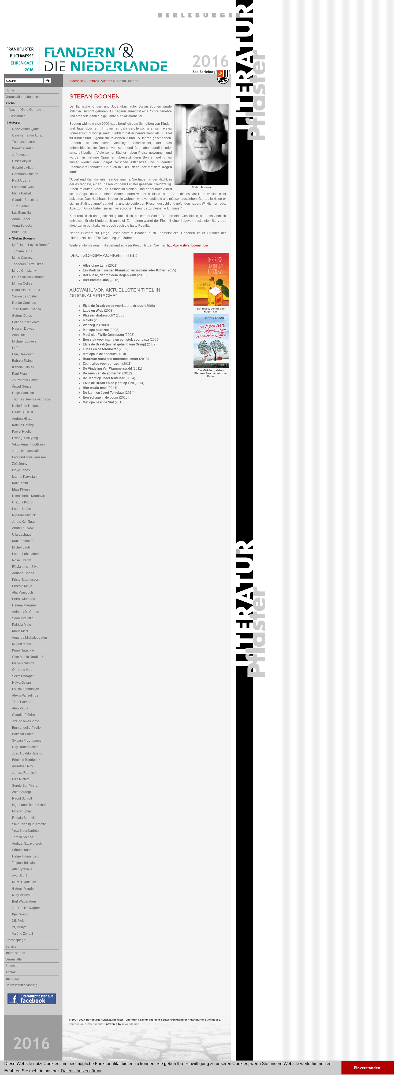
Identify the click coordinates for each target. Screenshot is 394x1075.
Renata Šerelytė (24, 818)
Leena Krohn (21, 509)
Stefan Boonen (23, 238)
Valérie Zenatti (22, 934)
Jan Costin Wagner (26, 908)
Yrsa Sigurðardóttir (25, 831)
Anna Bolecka (22, 225)
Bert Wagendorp (24, 901)
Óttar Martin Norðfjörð (27, 657)
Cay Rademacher (25, 747)
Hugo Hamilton (23, 393)
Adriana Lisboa (23, 573)
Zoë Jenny (19, 464)
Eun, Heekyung (23, 354)
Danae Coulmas (24, 303)
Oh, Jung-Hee (22, 670)
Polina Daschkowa (25, 322)
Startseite (76, 81)
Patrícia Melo (21, 625)
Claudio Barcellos (25, 200)
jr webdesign (130, 1023)
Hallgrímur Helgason (27, 406)
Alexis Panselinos (25, 695)
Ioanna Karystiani (25, 476)
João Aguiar (20, 155)
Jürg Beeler (20, 206)
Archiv (91, 81)
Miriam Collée (22, 283)
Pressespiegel (15, 940)
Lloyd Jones (21, 470)
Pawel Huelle (22, 431)
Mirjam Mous (21, 644)
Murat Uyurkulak (24, 882)
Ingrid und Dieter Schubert (31, 805)
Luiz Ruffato (20, 779)
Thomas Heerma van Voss (31, 399)
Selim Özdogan (23, 676)
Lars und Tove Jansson (29, 457)
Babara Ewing (22, 361)
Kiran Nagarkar (23, 650)
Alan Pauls (20, 708)
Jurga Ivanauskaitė (26, 451)
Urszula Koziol (22, 502)
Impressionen (15, 953)
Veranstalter (14, 959)
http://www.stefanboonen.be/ (187, 245)
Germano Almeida (25, 174)
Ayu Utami (19, 876)
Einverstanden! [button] (368, 1068)
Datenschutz (95, 1023)
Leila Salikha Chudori (28, 277)
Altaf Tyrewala (22, 869)
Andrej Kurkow (23, 528)
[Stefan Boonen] (201, 184)
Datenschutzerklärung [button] (82, 1071)
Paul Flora (19, 373)
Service (10, 946)
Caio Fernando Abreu (27, 135)
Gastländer (17, 116)
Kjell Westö (20, 914)
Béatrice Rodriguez (26, 760)
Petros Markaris (23, 599)
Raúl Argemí (21, 180)
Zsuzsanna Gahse (25, 380)
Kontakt (10, 972)
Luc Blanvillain (23, 213)
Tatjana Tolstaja (23, 863)
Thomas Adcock (23, 142)
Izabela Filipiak (23, 367)
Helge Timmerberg (25, 856)
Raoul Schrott (22, 798)
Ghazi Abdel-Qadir (25, 129)
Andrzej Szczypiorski (27, 843)
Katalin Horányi (23, 425)
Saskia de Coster (24, 296)
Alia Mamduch (22, 592)
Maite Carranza (23, 258)
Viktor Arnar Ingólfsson (28, 444)
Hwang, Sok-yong (25, 438)
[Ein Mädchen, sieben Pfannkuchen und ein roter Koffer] (211, 367)
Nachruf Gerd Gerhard (25, 110)
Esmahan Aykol (23, 187)
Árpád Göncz (21, 386)
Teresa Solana (22, 837)
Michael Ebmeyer (25, 341)
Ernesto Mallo (22, 586)
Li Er (15, 348)
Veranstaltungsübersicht (22, 97)
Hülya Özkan (21, 682)
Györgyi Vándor (23, 888)
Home (9, 90)
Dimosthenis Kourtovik (28, 496)
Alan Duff (18, 335)
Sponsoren (13, 966)
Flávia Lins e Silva (25, 567)
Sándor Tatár (21, 850)
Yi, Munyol (19, 927)
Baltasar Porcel (23, 734)
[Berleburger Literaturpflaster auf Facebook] (32, 1004)
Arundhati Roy (22, 766)
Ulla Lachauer (22, 534)
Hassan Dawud (23, 328)
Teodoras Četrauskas (27, 264)
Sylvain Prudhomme (27, 740)
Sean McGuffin (23, 618)
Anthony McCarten (25, 612)
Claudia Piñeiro (23, 715)
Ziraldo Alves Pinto (25, 721)
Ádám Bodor (21, 219)
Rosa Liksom (21, 560)
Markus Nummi (23, 663)
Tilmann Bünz (22, 251)
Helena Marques (24, 605)
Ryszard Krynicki (24, 515)
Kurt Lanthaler (22, 541)
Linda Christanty (24, 271)
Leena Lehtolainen (26, 554)
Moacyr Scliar (22, 811)
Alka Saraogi (21, 792)
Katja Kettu (20, 483)
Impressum (13, 979)
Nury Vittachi (21, 895)
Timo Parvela (21, 702)
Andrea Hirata (22, 419)
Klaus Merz (20, 631)
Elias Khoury (21, 489)
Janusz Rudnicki (24, 773)
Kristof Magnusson (25, 579)
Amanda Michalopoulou (29, 637)
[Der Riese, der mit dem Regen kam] (211, 305)
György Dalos (22, 316)
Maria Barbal (21, 193)
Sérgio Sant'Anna (25, 785)
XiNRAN (18, 921)
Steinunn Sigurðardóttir (29, 824)
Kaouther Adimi (23, 148)
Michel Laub (21, 547)
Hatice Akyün (21, 161)
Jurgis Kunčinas (23, 522)
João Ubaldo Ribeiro (27, 753)
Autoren (106, 81)
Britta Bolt (19, 232)
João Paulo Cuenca (26, 309)
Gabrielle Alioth (23, 168)
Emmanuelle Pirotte (26, 728)
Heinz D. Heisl (22, 412)
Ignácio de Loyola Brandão (31, 245)
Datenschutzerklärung (21, 985)
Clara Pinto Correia (26, 290)
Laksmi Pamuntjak (25, 689)
